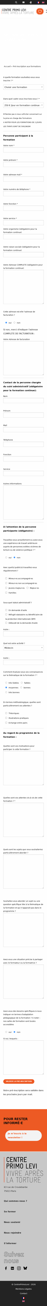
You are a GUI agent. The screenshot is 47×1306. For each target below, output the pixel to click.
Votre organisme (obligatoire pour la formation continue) (20, 230)
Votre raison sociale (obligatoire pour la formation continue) (21, 248)
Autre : (6, 629)
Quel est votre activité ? (14, 643)
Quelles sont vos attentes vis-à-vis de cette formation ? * (22, 799)
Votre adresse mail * (12, 175)
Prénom (6, 411)
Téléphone (8, 440)
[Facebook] (6, 1268)
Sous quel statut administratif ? (17, 603)
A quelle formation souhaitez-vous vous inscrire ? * (21, 79)
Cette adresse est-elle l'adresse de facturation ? (19, 313)
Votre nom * (8, 145)
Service (6, 469)
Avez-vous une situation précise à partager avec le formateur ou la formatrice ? (23, 961)
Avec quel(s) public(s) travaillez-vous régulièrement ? (20, 569)
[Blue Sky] (25, 1268)
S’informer (10, 1243)
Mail (5, 425)
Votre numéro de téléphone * (16, 189)
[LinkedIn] (12, 1268)
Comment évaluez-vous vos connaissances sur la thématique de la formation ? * (23, 673)
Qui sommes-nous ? (15, 1201)
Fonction (7, 455)
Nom (5, 396)
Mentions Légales (24, 1289)
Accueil (7, 66)
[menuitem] (38, 2)
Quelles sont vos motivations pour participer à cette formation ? (18, 747)
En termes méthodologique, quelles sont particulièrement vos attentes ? (22, 704)
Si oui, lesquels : (10, 1039)
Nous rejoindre (12, 1233)
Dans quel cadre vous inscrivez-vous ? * (21, 99)
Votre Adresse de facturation (16, 339)
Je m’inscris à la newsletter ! (17, 1135)
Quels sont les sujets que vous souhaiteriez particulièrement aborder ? (23, 851)
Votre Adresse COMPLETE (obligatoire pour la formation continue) (23, 266)
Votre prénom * (10, 160)
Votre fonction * (10, 204)
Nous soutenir (12, 1222)
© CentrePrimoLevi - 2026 (23, 1284)
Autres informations (12, 484)
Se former (10, 1211)
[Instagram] (19, 1268)
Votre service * (10, 218)
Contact (23, 1293)
